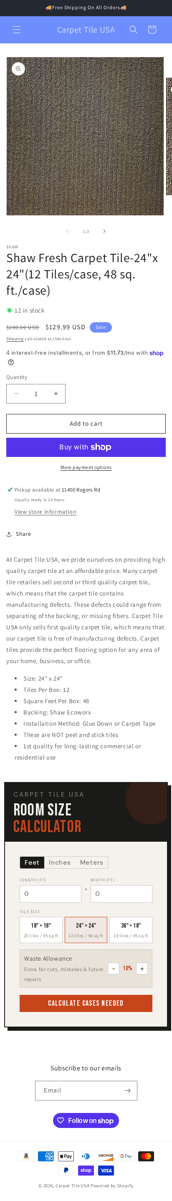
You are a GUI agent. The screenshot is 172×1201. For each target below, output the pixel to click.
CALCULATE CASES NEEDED (86, 1003)
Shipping (15, 338)
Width (103, 880)
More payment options (86, 467)
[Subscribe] (128, 1090)
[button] (17, 29)
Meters (92, 862)
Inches (60, 862)
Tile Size (30, 911)
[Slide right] (104, 231)
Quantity (16, 377)
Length (33, 880)
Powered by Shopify (112, 1185)
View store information (45, 511)
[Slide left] (67, 231)
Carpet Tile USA (73, 1185)
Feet (32, 862)
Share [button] (23, 533)
